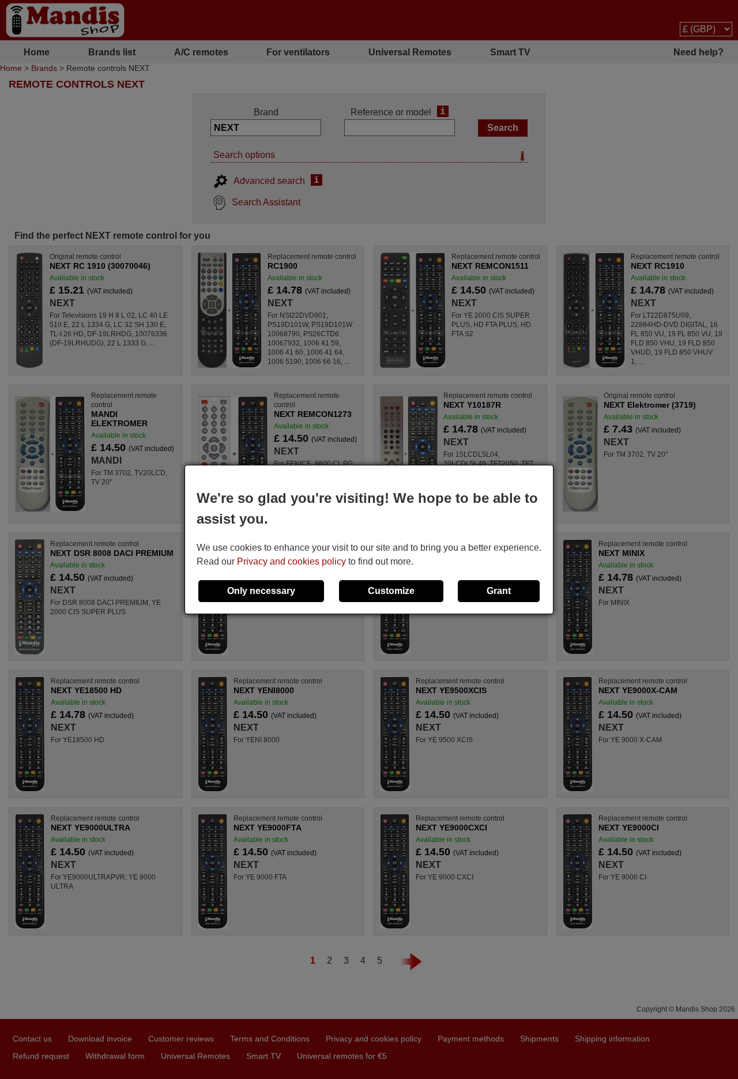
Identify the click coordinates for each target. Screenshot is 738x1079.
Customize (391, 591)
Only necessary (261, 591)
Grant (499, 591)
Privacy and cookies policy (291, 561)
